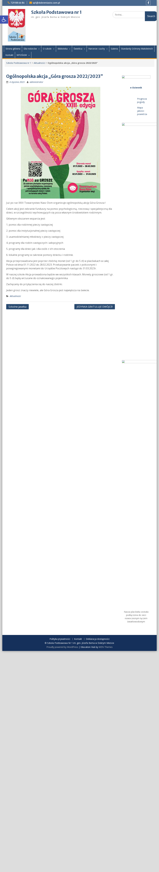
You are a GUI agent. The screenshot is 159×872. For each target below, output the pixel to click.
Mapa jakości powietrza (142, 111)
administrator (36, 82)
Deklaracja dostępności (97, 639)
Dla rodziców (30, 48)
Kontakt (9, 55)
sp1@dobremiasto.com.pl (46, 2)
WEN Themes (106, 647)
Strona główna (13, 48)
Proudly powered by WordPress (62, 647)
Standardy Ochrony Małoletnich (137, 48)
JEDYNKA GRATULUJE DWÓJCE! (95, 306)
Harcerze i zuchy (96, 48)
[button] (4, 20)
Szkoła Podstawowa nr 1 (56, 12)
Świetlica (78, 48)
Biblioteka (63, 48)
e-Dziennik (136, 87)
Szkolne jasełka (17, 306)
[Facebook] (148, 3)
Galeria (114, 48)
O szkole (47, 48)
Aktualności (39, 62)
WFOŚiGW (22, 55)
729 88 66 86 (18, 2)
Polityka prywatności (60, 639)
